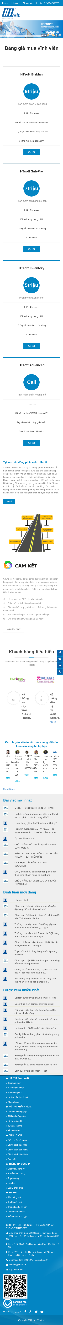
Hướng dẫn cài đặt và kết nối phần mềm (35, 1028)
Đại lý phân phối (15, 1188)
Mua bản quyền (15, 1092)
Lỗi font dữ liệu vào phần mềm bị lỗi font (35, 997)
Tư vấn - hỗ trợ (15, 1126)
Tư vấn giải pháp (16, 1087)
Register (6, 3)
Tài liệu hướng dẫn (17, 1116)
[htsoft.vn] (11, 13)
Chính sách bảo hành (18, 1154)
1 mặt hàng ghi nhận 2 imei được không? (36, 823)
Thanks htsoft (21, 900)
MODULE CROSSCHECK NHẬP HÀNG (34, 808)
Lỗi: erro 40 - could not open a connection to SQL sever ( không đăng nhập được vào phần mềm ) (36, 1046)
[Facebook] (25, 1311)
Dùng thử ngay (14, 629)
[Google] (30, 1311)
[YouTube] (41, 1311)
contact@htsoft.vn (17, 1264)
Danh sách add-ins (16, 1211)
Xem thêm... (9, 789)
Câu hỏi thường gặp (17, 1111)
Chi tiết (9, 501)
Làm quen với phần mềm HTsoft (31, 1070)
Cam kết (12, 1159)
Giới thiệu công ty (16, 1169)
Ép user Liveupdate (24, 838)
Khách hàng (13, 1102)
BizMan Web (28, 3)
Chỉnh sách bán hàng (17, 1150)
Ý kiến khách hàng (16, 1173)
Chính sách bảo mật (17, 1145)
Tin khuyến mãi (15, 1202)
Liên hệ (42, 3)
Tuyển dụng (13, 1178)
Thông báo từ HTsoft (17, 1207)
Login (15, 3)
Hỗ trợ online (14, 1130)
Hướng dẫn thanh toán (18, 1097)
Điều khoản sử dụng (17, 1140)
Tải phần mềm (14, 1083)
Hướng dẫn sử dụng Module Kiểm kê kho (36, 1064)
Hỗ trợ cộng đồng (16, 1121)
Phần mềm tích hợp (17, 1216)
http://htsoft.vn (15, 1269)
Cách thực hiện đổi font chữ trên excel (34, 1004)
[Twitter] (36, 1311)
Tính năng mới (14, 1197)
